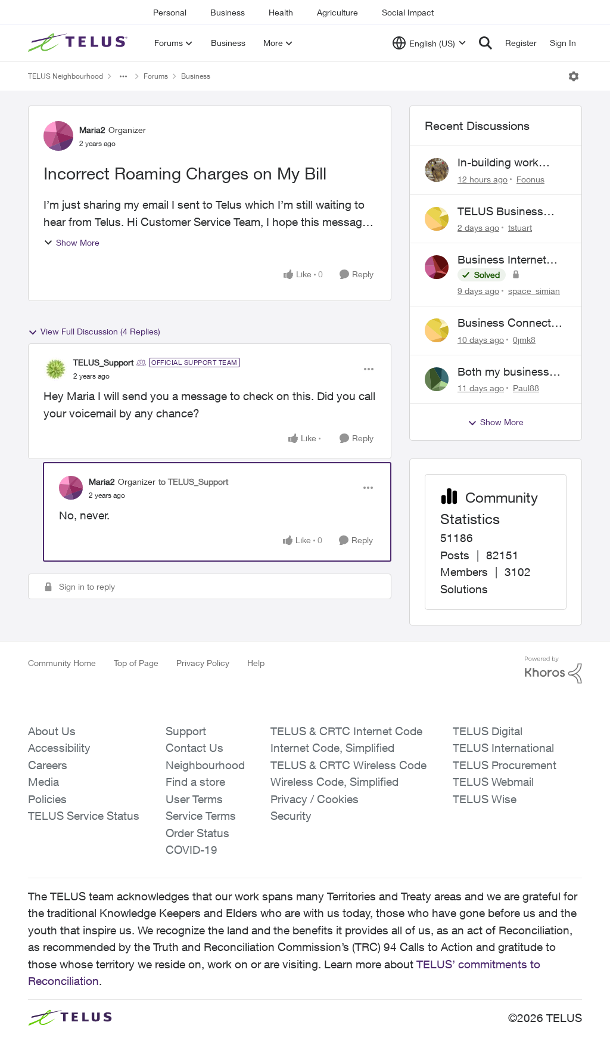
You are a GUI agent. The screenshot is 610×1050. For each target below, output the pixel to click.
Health (281, 12)
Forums (156, 76)
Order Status (197, 833)
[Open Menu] (573, 76)
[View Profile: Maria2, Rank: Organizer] (58, 136)
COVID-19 (191, 849)
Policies (47, 799)
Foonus (530, 179)
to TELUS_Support (193, 481)
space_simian (534, 291)
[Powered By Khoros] (553, 670)
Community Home (62, 663)
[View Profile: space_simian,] (437, 267)
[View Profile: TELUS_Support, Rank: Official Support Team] (55, 369)
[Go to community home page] (79, 42)
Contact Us (194, 747)
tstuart (520, 227)
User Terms (194, 799)
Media (43, 781)
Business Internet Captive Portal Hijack (510, 260)
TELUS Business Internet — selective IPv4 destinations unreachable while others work (508, 212)
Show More (77, 242)
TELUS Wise (484, 799)
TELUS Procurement (504, 765)
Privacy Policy (202, 663)
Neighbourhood (205, 765)
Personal (169, 12)
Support (186, 731)
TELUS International (503, 747)
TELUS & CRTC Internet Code (346, 731)
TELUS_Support (103, 362)
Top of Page (136, 663)
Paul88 (526, 388)
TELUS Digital (487, 731)
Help (255, 663)
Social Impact (408, 12)
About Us (52, 731)
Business (227, 12)
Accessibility (59, 747)
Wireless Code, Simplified (334, 781)
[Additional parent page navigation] (123, 76)
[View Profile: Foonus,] (437, 170)
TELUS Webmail (493, 781)
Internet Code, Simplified (332, 747)
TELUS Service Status (83, 815)
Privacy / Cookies (314, 799)
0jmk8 (524, 339)
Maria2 (92, 130)
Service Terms (201, 815)
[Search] (485, 43)
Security (291, 815)
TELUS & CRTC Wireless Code (348, 765)
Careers (47, 765)
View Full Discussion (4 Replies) (100, 331)
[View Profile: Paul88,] (437, 379)
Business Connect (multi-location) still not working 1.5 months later (505, 323)
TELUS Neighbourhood (65, 76)
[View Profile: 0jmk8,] (437, 330)
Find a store (195, 781)
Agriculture (337, 12)
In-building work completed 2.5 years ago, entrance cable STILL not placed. (509, 163)
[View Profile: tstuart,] (437, 219)
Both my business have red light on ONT (503, 372)
